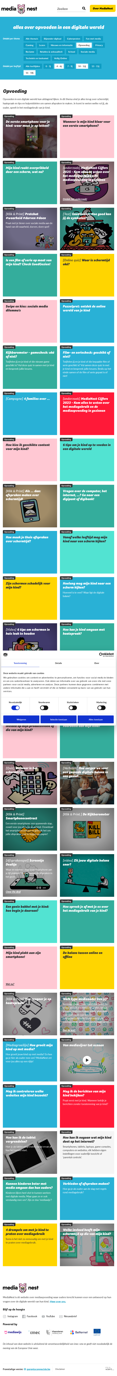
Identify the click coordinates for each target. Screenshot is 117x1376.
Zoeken (62, 9)
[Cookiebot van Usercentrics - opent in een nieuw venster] (101, 655)
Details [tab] (58, 662)
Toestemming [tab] (20, 662)
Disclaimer (60, 1369)
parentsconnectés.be (38, 1369)
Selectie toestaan (58, 719)
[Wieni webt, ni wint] (109, 1368)
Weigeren (21, 719)
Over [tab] (96, 662)
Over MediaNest (103, 8)
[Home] (19, 8)
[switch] (44, 707)
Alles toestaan (96, 719)
